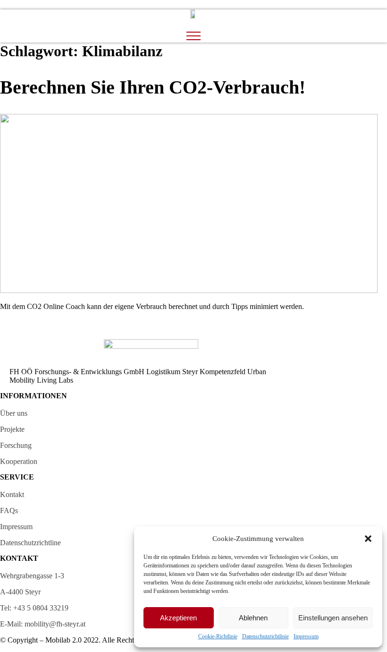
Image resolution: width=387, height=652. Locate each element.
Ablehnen (253, 618)
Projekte (12, 429)
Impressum (306, 636)
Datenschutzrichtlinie (265, 636)
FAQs (9, 510)
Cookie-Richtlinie (217, 636)
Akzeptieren (178, 618)
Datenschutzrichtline (30, 543)
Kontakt (12, 494)
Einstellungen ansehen (333, 618)
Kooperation (18, 461)
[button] (368, 538)
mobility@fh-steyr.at (55, 624)
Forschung (16, 445)
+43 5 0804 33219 (40, 608)
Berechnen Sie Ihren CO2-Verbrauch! (152, 87)
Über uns (13, 413)
